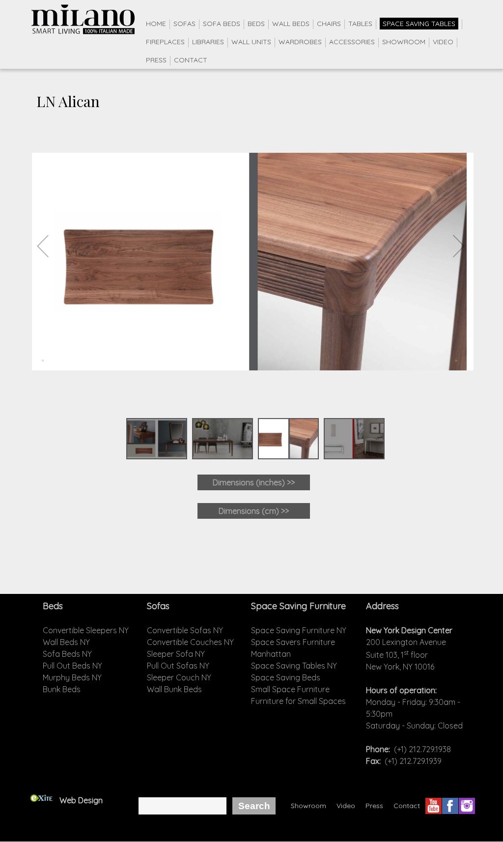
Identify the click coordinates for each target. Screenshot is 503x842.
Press (156, 60)
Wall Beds (290, 23)
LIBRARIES (208, 41)
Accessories (352, 41)
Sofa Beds (221, 23)
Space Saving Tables (419, 23)
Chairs (329, 23)
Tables (360, 23)
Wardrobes (300, 41)
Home (156, 23)
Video (443, 41)
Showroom (403, 41)
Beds (256, 23)
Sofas (184, 23)
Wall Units (251, 41)
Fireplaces (165, 41)
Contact (190, 60)
